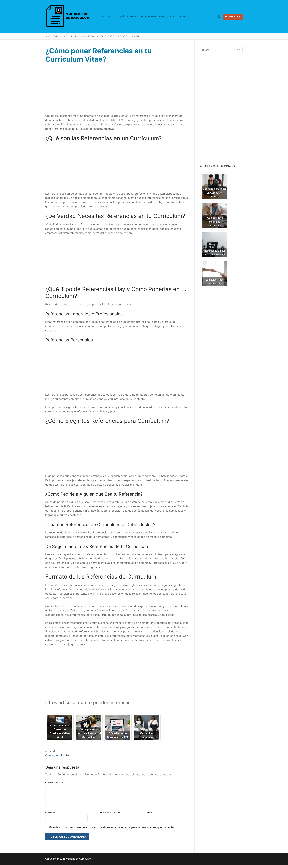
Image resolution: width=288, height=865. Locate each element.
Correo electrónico (111, 812)
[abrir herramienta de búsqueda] (219, 16)
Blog (78, 36)
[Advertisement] (117, 90)
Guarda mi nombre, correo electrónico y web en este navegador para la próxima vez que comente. (111, 827)
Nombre (51, 812)
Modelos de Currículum (59, 36)
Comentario (54, 782)
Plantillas (232, 16)
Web (149, 812)
